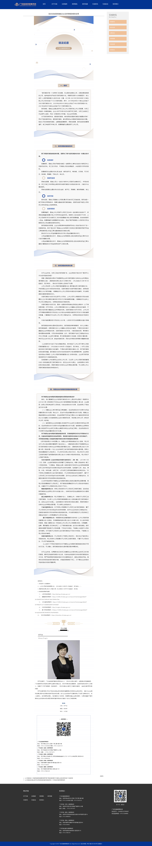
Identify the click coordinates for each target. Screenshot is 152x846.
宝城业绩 (112, 44)
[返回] (101, 776)
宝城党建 (112, 38)
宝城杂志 (105, 4)
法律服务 (64, 4)
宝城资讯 (95, 4)
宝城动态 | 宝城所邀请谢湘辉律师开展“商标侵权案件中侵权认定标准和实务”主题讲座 (50, 778)
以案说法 (112, 33)
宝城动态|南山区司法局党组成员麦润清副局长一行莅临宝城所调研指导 (46, 780)
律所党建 (85, 4)
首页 (44, 4)
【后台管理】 (83, 843)
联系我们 (115, 4)
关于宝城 (54, 4)
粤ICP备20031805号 (92, 843)
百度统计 (100, 843)
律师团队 (75, 4)
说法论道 (112, 27)
